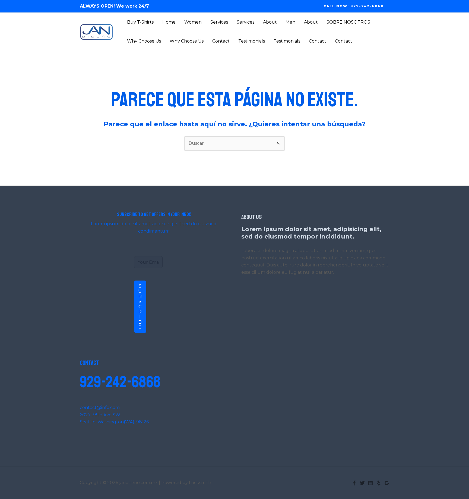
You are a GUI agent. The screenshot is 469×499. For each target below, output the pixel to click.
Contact (221, 41)
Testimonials (251, 41)
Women (193, 22)
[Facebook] (354, 483)
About (270, 22)
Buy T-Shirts (140, 22)
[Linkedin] (370, 483)
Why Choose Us (144, 41)
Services (219, 22)
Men (290, 22)
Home (169, 22)
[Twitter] (362, 483)
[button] (353, 6)
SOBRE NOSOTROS (348, 22)
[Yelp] (378, 483)
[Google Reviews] (386, 483)
